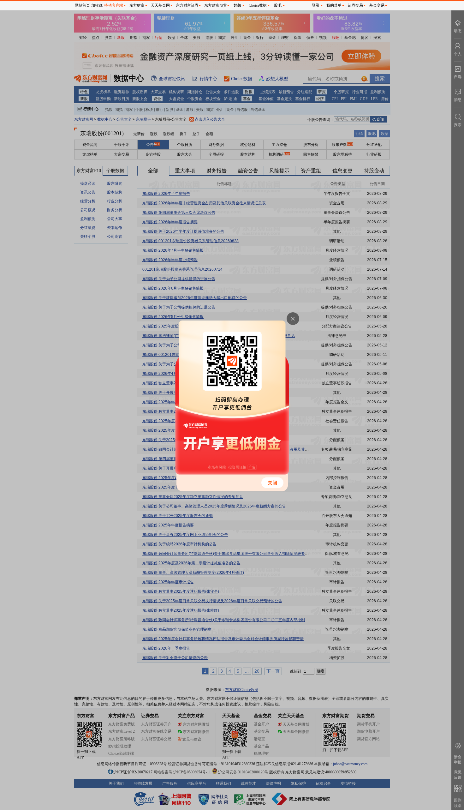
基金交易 (376, 5)
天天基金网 (160, 5)
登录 (315, 5)
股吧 (278, 5)
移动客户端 (113, 5)
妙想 (237, 5)
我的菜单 (334, 5)
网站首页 (82, 5)
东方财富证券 (187, 5)
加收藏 (97, 5)
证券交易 (355, 5)
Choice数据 (258, 5)
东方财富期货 (215, 5)
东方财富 (137, 5)
